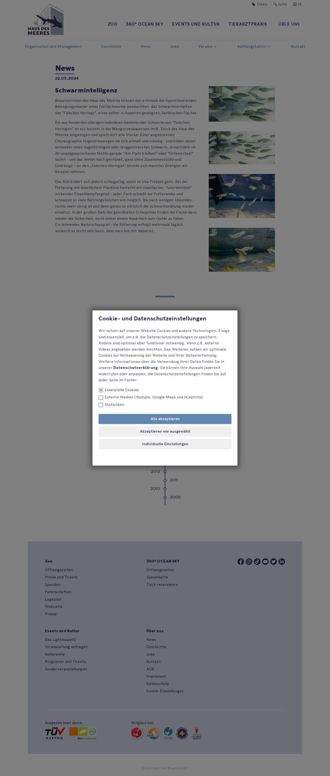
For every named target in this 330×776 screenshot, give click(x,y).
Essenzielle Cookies (122, 390)
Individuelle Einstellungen (165, 444)
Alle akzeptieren (165, 419)
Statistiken (114, 404)
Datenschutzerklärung (135, 368)
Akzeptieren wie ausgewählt (165, 432)
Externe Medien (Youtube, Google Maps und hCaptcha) (154, 397)
